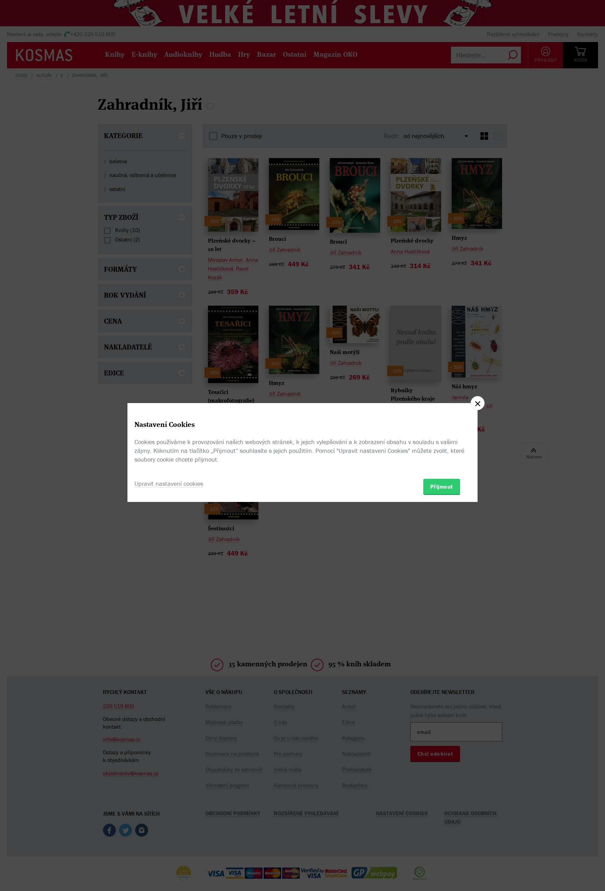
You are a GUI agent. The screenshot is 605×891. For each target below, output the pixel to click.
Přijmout (441, 486)
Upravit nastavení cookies (168, 483)
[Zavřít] (478, 403)
